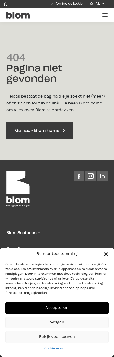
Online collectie (69, 4)
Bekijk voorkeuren (57, 337)
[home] (5, 4)
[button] (106, 254)
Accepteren (57, 308)
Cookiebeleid (54, 348)
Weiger (57, 322)
